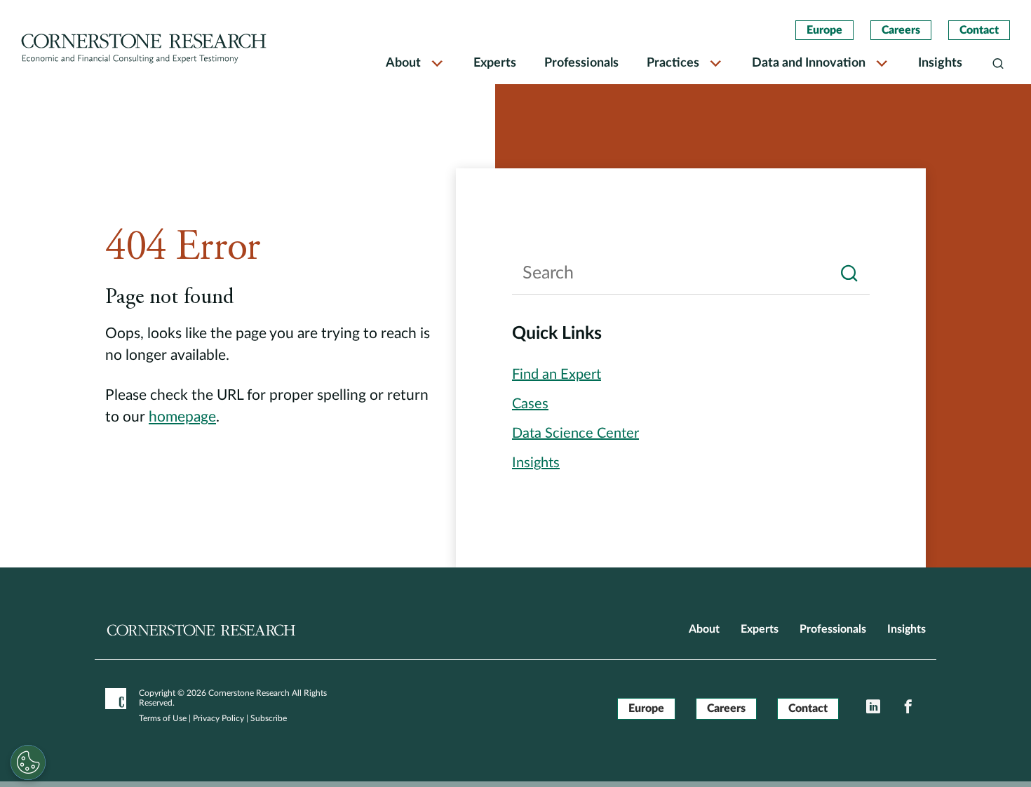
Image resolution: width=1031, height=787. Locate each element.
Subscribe (268, 718)
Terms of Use (163, 718)
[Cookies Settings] (28, 762)
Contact (979, 30)
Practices (673, 63)
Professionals (581, 63)
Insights (940, 63)
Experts (494, 63)
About (403, 63)
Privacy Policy (218, 718)
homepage (182, 417)
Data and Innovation (808, 63)
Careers (901, 30)
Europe (824, 30)
